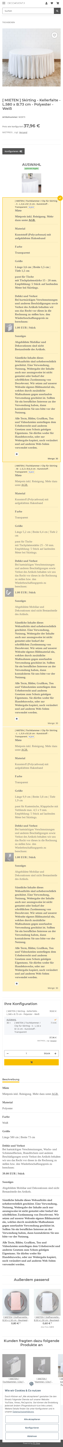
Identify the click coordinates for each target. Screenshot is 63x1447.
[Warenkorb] (58, 3)
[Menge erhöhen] (55, 1053)
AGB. (32, 220)
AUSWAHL (11, 1019)
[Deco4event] (16, 3)
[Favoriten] (52, 3)
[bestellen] (31, 1062)
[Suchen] (57, 11)
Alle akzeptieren (32, 1419)
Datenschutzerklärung (23, 1411)
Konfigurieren (32, 1427)
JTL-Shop (36, 1443)
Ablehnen (32, 1436)
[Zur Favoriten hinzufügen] (54, 35)
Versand (23, 132)
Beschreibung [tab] (10, 1079)
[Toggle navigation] (3, 2)
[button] (46, 3)
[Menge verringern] (7, 1053)
